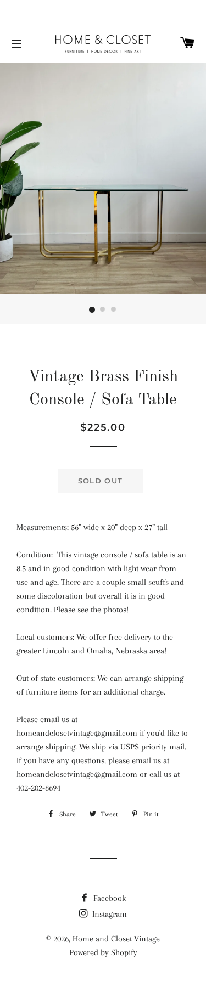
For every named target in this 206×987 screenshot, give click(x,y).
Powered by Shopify (103, 952)
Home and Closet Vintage (116, 939)
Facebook (108, 898)
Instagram (108, 914)
